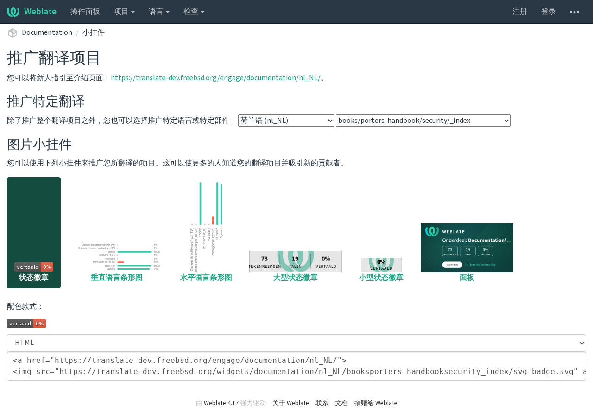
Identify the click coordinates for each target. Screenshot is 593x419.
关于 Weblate (290, 403)
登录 (548, 11)
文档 (341, 403)
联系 (321, 403)
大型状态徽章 (295, 278)
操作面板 (85, 11)
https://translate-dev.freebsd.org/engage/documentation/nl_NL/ (216, 78)
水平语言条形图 (206, 278)
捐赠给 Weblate (375, 403)
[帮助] (574, 11)
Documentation (47, 32)
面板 (467, 278)
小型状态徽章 (381, 278)
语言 (157, 11)
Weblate (40, 11)
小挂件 (93, 32)
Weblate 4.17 (221, 403)
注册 (519, 11)
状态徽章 (34, 278)
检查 (191, 11)
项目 (122, 11)
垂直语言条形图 (117, 278)
